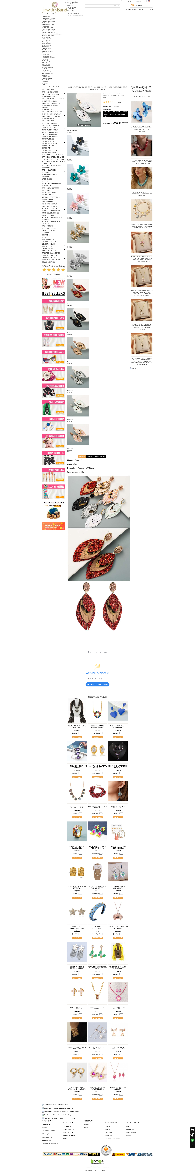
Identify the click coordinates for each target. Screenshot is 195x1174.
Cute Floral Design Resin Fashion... (97, 847)
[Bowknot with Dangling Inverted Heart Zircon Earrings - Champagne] (118, 1033)
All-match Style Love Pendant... (77, 726)
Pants (43, 84)
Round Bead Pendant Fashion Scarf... (97, 887)
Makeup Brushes (47, 56)
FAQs (127, 1126)
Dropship (128, 1135)
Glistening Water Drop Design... (117, 766)
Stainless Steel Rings (48, 35)
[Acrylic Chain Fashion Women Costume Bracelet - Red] (97, 792)
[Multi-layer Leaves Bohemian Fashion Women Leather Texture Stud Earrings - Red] (78, 302)
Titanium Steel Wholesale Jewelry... (77, 1088)
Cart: (136, 5)
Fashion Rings (46, 16)
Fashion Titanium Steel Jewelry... (77, 887)
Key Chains (45, 62)
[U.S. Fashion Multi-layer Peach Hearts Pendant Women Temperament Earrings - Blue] (118, 711)
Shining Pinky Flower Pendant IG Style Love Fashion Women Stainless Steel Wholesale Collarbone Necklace (141, 259)
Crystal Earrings (49, 134)
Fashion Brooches (47, 26)
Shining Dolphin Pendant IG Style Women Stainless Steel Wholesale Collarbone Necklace (142, 327)
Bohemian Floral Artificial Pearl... (77, 967)
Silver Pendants (46, 45)
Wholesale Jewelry (137, 9)
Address (44, 1127)
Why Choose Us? (100, 456)
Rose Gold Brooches (51, 221)
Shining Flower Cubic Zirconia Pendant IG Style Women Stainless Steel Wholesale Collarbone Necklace (142, 293)
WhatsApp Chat (46, 1134)
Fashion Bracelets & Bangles (75, 15)
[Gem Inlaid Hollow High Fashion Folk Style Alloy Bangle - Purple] (77, 752)
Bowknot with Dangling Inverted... (117, 1048)
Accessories (45, 46)
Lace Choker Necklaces (52, 94)
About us (107, 1126)
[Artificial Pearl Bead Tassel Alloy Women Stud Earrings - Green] (78, 186)
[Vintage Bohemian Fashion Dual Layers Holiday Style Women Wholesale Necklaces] (142, 210)
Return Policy (108, 1135)
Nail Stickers (45, 70)
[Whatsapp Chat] (192, 1140)
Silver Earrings (46, 40)
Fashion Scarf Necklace (48, 18)
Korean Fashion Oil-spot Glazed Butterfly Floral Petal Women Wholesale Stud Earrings (142, 129)
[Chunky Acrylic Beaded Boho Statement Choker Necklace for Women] (142, 178)
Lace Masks (45, 54)
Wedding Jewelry (49, 242)
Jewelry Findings (49, 257)
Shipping (90, 456)
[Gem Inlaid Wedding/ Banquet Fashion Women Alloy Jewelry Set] (118, 1073)
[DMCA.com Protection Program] (97, 1163)
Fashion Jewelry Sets (48, 24)
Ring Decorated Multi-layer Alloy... (77, 1048)
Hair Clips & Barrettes (73, 13)
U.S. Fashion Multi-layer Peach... (117, 726)
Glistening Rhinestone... (97, 927)
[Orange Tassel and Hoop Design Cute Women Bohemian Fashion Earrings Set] (118, 832)
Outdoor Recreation (47, 67)
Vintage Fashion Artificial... (117, 807)
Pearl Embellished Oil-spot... (97, 967)
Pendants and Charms (51, 260)
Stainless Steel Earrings (48, 32)
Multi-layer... (70, 304)
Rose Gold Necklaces (51, 211)
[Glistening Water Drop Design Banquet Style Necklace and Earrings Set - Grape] (118, 752)
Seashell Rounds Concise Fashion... (77, 807)
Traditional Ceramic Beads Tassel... (117, 967)
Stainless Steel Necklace (49, 31)
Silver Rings (45, 42)
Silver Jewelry (46, 37)
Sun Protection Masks (48, 73)
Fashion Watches (47, 48)
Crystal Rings (48, 139)
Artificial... (69, 159)
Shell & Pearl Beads (50, 255)
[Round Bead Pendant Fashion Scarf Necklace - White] (97, 872)
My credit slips (68, 1129)
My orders (67, 1126)
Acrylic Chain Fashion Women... (97, 807)
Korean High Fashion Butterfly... (97, 1048)
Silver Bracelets (46, 43)
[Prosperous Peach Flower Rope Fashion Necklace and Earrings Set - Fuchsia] (118, 993)
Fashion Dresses (47, 78)
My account (68, 1123)
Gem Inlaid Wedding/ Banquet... (118, 1088)
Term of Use (108, 1132)
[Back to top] (192, 1145)
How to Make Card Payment (112, 1138)
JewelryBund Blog (131, 1132)
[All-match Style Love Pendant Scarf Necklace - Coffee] (77, 711)
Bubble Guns (45, 68)
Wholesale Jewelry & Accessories (100, 1167)
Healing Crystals (46, 72)
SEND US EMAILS (47, 1137)
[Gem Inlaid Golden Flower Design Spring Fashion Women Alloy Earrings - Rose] (97, 1073)
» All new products (141, 364)
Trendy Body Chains (47, 27)
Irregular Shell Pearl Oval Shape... (97, 766)
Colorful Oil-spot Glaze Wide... (77, 847)
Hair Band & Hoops (72, 12)
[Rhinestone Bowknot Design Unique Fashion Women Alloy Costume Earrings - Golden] (78, 244)
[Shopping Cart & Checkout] (192, 1129)
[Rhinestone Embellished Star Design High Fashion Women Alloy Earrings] (77, 912)
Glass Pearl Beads (50, 251)
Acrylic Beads (48, 246)
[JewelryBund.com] (54, 12)
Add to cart (77, 737)
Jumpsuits (45, 81)
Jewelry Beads (48, 244)
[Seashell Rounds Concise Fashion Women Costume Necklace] (77, 792)
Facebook (87, 1124)
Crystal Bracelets (50, 137)
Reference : (107, 107)
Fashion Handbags (47, 51)
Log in (151, 9)
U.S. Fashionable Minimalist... (118, 887)
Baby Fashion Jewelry (48, 19)
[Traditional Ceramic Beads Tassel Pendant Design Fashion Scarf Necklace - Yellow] (118, 952)
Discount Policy (130, 1129)
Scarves (44, 53)
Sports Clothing (46, 80)
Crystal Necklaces (50, 132)
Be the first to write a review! (97, 684)
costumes (45, 83)
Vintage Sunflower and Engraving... (118, 927)
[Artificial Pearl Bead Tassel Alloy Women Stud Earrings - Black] (78, 157)
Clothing (44, 75)
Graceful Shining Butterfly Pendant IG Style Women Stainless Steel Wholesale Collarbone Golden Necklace (141, 360)
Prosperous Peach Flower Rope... (118, 1008)
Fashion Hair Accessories (53, 99)
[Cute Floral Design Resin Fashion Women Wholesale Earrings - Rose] (97, 832)
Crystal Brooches (50, 130)
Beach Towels (46, 65)
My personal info (69, 1135)
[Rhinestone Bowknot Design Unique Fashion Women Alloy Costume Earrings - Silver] (78, 273)
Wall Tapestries (46, 64)
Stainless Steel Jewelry (48, 29)
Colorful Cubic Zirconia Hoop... (97, 726)
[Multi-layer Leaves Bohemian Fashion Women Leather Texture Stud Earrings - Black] (78, 331)
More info (82, 456)
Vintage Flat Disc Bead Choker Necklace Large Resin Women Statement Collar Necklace (141, 162)
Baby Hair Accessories (48, 21)
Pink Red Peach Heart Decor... (97, 1008)
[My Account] (192, 1134)
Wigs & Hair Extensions (48, 57)
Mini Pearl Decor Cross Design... (77, 1008)
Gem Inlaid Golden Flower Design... (97, 1088)
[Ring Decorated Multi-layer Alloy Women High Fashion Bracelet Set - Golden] (77, 1033)
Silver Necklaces (46, 38)
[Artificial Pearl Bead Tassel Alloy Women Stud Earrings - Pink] (78, 215)
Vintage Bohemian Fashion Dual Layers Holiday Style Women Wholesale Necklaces (142, 226)
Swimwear (45, 59)
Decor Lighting (48, 262)
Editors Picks (48, 239)
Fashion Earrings (71, 7)
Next (68, 451)
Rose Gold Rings (49, 215)
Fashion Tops (46, 76)
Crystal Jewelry (49, 128)
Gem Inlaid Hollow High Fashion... (77, 766)
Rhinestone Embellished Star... (77, 927)
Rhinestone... (70, 246)
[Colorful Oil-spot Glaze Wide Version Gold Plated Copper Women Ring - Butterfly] (77, 832)
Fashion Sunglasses (47, 61)
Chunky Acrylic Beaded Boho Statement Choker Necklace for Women (142, 194)
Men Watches (46, 49)
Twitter (86, 1127)
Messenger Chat (46, 1140)
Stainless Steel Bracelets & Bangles (52, 34)
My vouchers (67, 1138)
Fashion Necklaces (72, 2)
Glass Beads (47, 248)
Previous (69, 132)
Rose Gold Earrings (50, 213)
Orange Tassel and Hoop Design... (118, 847)
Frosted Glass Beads (51, 253)
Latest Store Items (141, 96)
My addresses (68, 1132)
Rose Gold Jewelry (50, 208)
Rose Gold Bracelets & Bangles (52, 218)
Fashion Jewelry (71, 0)
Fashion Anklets (46, 23)
